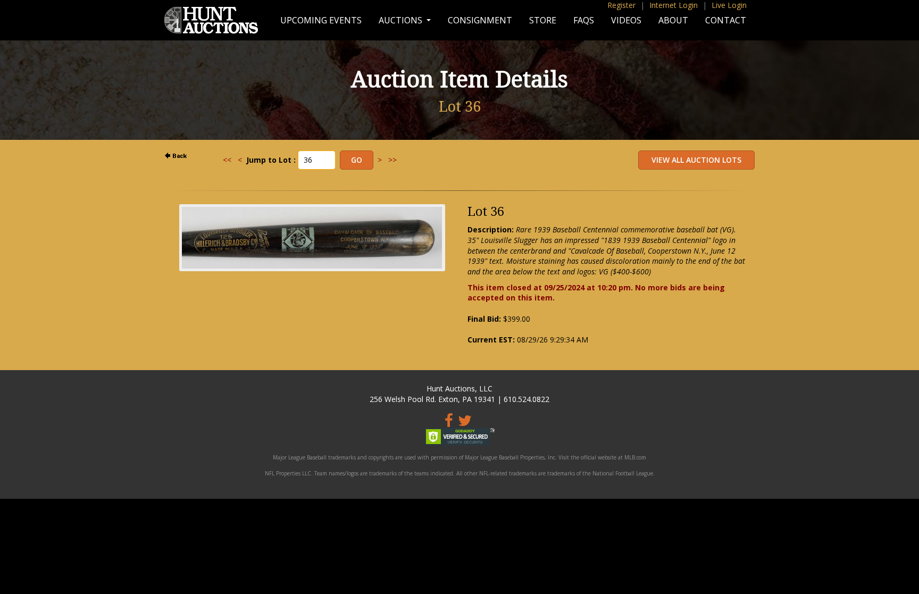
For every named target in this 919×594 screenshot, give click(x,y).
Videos (626, 20)
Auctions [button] (401, 20)
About (673, 20)
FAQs (583, 20)
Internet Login (673, 5)
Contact (725, 20)
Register (621, 5)
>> (392, 160)
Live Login (729, 5)
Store (542, 20)
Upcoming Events (321, 20)
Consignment (480, 20)
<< (227, 160)
